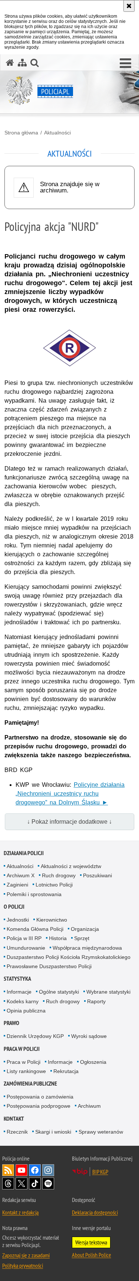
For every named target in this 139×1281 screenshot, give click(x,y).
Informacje (19, 992)
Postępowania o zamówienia (40, 1097)
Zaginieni (17, 885)
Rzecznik (17, 1132)
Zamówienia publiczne (30, 1083)
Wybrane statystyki (108, 992)
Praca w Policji (22, 1049)
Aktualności (57, 133)
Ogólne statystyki (59, 992)
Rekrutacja (66, 1071)
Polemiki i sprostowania (34, 894)
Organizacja (85, 929)
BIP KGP (100, 1171)
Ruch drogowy (59, 875)
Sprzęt (81, 938)
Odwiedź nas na (21, 1170)
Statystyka (17, 979)
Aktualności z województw (71, 866)
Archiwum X (20, 875)
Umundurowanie (26, 948)
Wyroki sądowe (89, 1036)
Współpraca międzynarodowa (87, 948)
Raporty (96, 1001)
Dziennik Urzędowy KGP (35, 1036)
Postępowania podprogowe (38, 1106)
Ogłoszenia (93, 1062)
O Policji (14, 907)
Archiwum (89, 1106)
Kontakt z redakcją (20, 1212)
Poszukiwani (97, 875)
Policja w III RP (24, 938)
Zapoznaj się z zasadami (26, 1255)
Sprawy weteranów (101, 1132)
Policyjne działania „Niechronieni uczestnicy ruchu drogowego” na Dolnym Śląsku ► (70, 794)
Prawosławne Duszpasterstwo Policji (49, 966)
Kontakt (14, 1119)
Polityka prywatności (22, 1265)
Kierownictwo (51, 920)
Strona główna (21, 133)
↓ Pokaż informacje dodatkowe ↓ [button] (69, 822)
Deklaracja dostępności (95, 1212)
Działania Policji (24, 853)
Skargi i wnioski (53, 1132)
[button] (125, 63)
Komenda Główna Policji (35, 929)
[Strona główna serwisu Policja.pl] (10, 62)
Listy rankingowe (26, 1071)
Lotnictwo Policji (54, 885)
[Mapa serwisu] (22, 62)
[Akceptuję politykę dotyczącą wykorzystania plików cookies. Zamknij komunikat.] (129, 6)
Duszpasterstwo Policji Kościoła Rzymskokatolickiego (68, 957)
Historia (58, 938)
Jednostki (18, 920)
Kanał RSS (8, 1170)
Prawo (11, 1023)
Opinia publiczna (26, 1011)
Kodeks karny (23, 1001)
